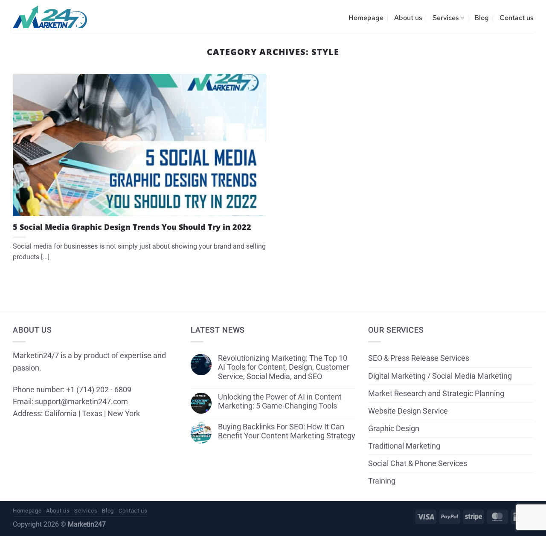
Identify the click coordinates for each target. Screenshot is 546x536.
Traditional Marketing (404, 446)
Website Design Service (408, 411)
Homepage (366, 17)
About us (408, 17)
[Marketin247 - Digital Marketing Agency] (50, 17)
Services (446, 17)
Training (381, 481)
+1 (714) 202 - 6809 (98, 389)
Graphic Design (393, 428)
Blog (481, 17)
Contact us (516, 17)
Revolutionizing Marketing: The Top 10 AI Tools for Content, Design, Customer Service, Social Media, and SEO (283, 367)
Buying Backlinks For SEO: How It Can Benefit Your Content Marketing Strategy (286, 431)
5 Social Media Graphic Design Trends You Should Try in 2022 (132, 227)
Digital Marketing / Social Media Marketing (440, 376)
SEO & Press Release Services (418, 358)
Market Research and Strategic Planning (436, 393)
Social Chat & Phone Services (417, 463)
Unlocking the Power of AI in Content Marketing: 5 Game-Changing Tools (280, 401)
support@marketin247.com (81, 401)
